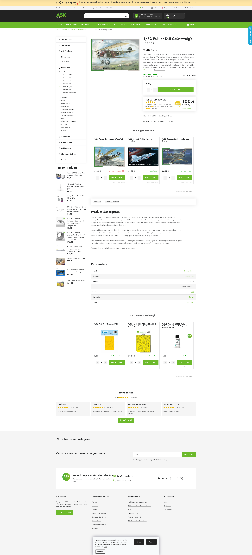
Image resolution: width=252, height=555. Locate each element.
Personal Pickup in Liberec (136, 517)
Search (126, 15)
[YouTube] (181, 478)
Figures (63, 100)
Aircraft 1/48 (67, 81)
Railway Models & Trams (68, 121)
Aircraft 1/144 (67, 75)
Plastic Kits (65, 68)
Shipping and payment (90, 8)
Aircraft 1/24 (67, 90)
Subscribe (188, 454)
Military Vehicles (65, 103)
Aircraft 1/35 (67, 84)
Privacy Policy (162, 460)
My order (68, 8)
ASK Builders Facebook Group (137, 521)
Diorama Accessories (67, 109)
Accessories (66, 136)
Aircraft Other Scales (69, 93)
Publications (66, 148)
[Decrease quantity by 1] (148, 90)
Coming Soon (65, 61)
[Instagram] (176, 478)
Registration (190, 8)
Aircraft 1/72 (67, 78)
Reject (139, 542)
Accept (151, 542)
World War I (190, 302)
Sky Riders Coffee (68, 154)
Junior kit (63, 118)
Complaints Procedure (99, 525)
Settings (100, 551)
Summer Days (66, 39)
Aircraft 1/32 (67, 87)
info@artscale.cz (125, 476)
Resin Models (65, 106)
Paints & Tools (66, 142)
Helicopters (64, 98)
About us (58, 8)
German (191, 297)
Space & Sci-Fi (65, 127)
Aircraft (63, 72)
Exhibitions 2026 (133, 513)
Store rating (126, 392)
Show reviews (186, 108)
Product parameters (112, 202)
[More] (190, 25)
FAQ (129, 510)
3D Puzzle (64, 124)
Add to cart (175, 90)
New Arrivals (66, 57)
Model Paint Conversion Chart (137, 502)
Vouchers (65, 160)
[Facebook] (171, 478)
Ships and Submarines (67, 112)
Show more (126, 420)
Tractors (63, 130)
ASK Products (66, 51)
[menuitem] (60, 25)
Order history (168, 510)
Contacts (77, 8)
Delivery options (191, 75)
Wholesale (95, 528)
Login (165, 502)
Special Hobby (167, 116)
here (105, 547)
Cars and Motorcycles (67, 115)
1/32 (192, 292)
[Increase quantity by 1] (155, 90)
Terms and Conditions (107, 8)
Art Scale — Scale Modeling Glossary (139, 506)
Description (97, 202)
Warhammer (65, 45)
